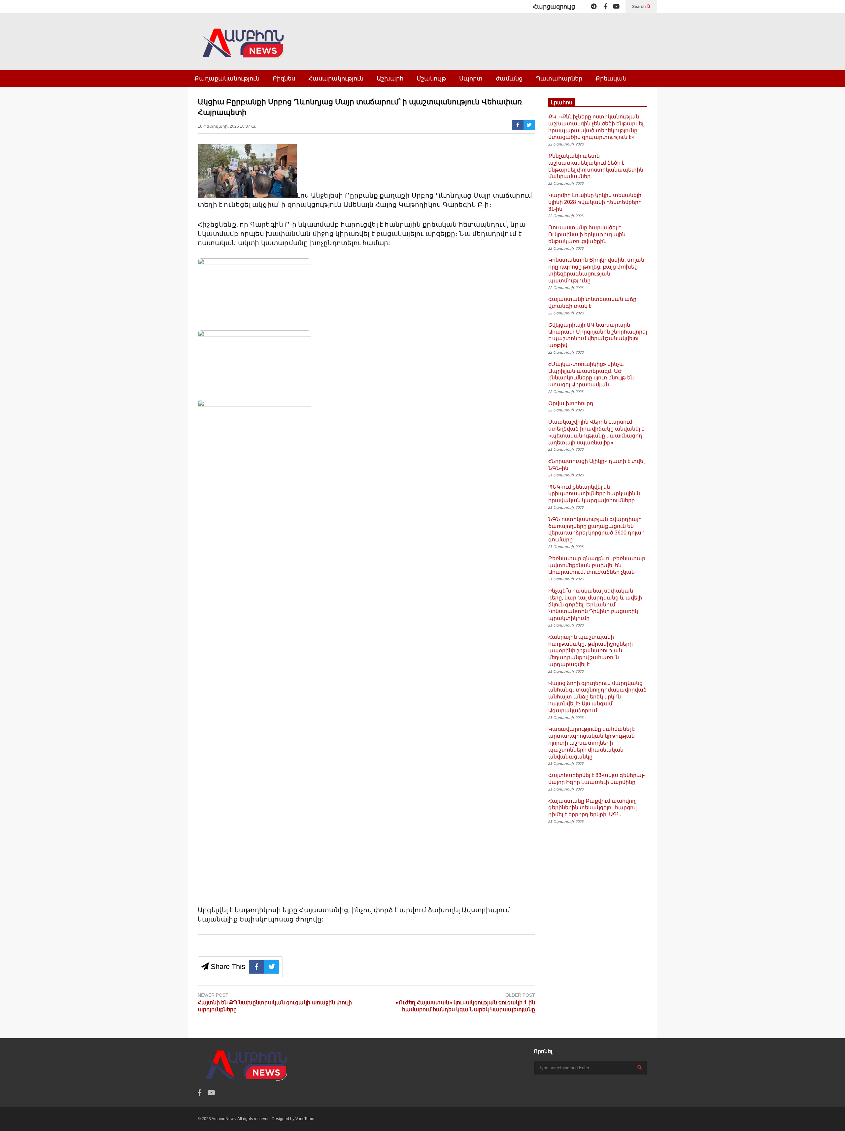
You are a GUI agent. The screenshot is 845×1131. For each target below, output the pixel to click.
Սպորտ (471, 78)
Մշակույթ (431, 78)
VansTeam (304, 1118)
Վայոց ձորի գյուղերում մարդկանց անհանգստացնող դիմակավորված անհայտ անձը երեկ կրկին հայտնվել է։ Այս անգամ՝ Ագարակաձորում (597, 696)
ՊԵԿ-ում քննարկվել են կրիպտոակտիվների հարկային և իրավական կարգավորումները (594, 493)
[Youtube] (616, 6)
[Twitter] (529, 125)
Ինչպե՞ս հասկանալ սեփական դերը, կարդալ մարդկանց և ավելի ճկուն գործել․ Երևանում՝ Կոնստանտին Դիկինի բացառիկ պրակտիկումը (595, 604)
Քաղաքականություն (226, 78)
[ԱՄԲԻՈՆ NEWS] (243, 48)
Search (639, 6)
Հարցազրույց (554, 6)
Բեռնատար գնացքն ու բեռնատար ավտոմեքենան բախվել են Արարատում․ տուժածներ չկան (596, 565)
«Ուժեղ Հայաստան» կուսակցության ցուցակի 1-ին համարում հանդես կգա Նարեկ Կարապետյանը (465, 1006)
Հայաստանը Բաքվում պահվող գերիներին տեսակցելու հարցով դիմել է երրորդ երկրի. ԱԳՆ (592, 808)
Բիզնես (284, 78)
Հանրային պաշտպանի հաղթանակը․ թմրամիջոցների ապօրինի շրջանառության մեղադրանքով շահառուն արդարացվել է (590, 650)
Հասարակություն (335, 78)
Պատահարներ (559, 78)
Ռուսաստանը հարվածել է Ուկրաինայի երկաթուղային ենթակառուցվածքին (586, 234)
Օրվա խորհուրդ (570, 403)
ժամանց (509, 78)
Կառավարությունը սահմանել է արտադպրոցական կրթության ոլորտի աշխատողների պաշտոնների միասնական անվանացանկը (591, 742)
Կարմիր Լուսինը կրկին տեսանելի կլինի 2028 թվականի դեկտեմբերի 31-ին (595, 202)
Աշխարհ (390, 78)
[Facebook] (605, 6)
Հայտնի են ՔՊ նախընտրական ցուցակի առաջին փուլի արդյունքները (275, 1006)
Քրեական (610, 78)
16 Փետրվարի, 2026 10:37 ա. (227, 126)
